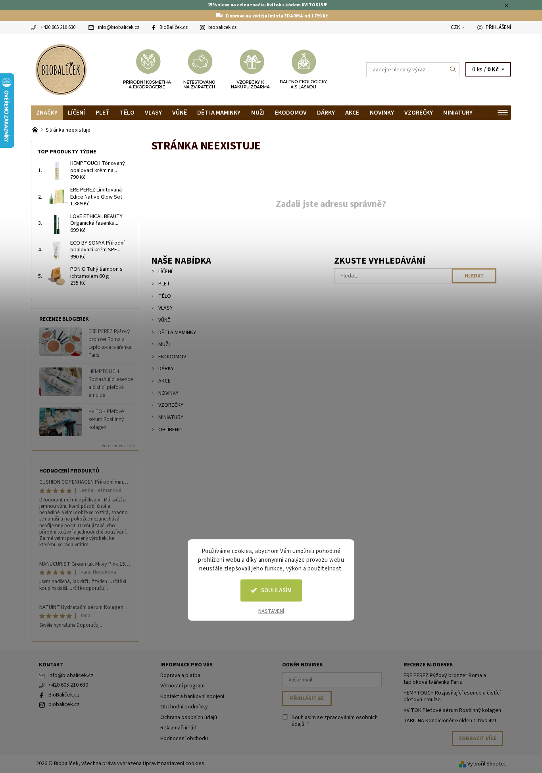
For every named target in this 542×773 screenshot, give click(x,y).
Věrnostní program (182, 686)
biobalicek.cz (222, 27)
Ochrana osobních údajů (188, 717)
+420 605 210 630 (57, 27)
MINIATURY (458, 112)
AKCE (352, 112)
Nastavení (271, 611)
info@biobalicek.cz (118, 27)
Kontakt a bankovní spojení (192, 696)
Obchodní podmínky (184, 707)
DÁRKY (326, 112)
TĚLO (127, 112)
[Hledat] (453, 69)
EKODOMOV (291, 112)
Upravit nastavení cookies (173, 763)
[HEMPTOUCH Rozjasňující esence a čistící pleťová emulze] (60, 381)
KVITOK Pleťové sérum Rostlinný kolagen (106, 419)
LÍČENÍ (76, 112)
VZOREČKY (418, 112)
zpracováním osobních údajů (335, 721)
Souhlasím (276, 590)
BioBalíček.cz (174, 27)
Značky (47, 112)
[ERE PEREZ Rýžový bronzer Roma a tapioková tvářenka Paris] (60, 341)
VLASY (153, 112)
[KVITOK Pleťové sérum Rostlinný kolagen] (60, 421)
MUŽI (258, 112)
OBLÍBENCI (170, 430)
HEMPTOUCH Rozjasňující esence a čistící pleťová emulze (110, 383)
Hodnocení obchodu (184, 738)
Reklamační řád (178, 728)
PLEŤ (103, 112)
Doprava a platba (180, 675)
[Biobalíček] (60, 69)
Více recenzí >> (118, 445)
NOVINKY (382, 112)
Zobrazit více (477, 738)
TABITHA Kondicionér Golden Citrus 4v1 (450, 721)
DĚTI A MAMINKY (218, 112)
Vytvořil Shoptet (486, 764)
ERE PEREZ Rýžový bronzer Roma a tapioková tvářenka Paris (109, 343)
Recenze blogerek (428, 665)
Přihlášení (498, 27)
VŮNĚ (179, 112)
